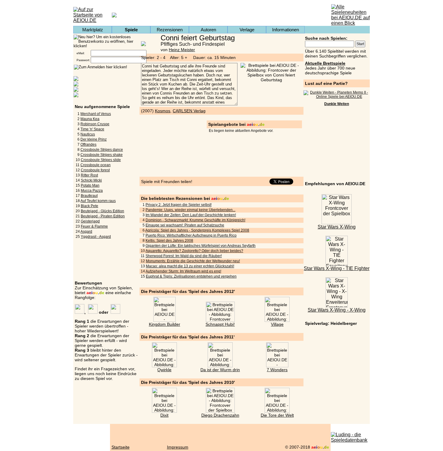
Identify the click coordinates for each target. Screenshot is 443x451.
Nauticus (87, 134)
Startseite (121, 447)
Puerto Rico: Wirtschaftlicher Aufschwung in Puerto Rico (191, 235)
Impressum (177, 447)
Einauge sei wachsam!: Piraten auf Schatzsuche (185, 225)
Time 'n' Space (92, 129)
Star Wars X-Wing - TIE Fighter (336, 268)
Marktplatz (92, 29)
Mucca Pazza (92, 190)
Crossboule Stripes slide (101, 160)
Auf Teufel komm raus (98, 201)
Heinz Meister (182, 49)
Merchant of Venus (95, 114)
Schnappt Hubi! (220, 324)
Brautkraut (89, 196)
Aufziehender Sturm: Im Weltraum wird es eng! (183, 271)
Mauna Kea (89, 119)
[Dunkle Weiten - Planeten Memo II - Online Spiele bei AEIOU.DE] (336, 97)
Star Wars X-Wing (337, 226)
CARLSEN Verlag (189, 110)
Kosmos (162, 110)
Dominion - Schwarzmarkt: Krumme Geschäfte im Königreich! (195, 220)
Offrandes (88, 144)
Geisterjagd (90, 221)
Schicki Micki (91, 180)
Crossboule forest (95, 170)
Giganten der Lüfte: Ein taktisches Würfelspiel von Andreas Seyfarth (201, 246)
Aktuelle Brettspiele (325, 63)
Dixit (164, 415)
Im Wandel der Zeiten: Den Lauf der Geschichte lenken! (191, 215)
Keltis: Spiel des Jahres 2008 (169, 240)
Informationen (285, 29)
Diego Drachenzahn (220, 415)
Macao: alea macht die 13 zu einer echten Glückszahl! (190, 266)
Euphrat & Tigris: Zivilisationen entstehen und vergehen (191, 276)
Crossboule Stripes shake (101, 155)
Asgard (86, 231)
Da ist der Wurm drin (220, 369)
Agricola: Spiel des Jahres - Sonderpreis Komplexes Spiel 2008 (197, 230)
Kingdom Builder (164, 324)
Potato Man (90, 185)
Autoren (208, 29)
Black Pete (89, 206)
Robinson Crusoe (94, 124)
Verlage (247, 29)
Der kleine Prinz (93, 139)
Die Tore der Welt (277, 415)
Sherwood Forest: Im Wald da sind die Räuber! (184, 256)
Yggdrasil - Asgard (96, 237)
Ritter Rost (89, 175)
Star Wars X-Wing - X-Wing (337, 310)
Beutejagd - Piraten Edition (103, 216)
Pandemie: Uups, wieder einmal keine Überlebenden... (190, 210)
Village (277, 324)
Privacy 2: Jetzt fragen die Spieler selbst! (179, 205)
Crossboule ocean (95, 165)
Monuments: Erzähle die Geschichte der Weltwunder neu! (193, 261)
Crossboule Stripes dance (101, 150)
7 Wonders (277, 369)
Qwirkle (164, 369)
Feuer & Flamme (94, 226)
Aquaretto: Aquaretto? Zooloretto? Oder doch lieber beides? (194, 251)
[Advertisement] (336, 144)
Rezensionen (170, 29)
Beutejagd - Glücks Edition (102, 211)
